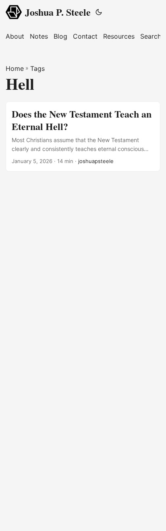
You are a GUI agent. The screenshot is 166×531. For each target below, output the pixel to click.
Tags (37, 68)
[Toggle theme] (99, 12)
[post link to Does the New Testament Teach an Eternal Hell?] (83, 136)
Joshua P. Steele (58, 12)
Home (15, 68)
